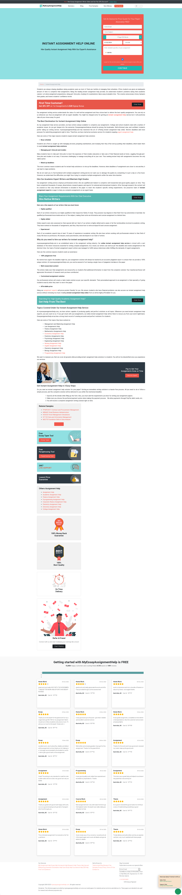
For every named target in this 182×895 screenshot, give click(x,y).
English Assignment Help (53, 346)
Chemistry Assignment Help (52, 504)
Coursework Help (77, 867)
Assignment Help (48, 492)
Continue (122, 68)
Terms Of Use (111, 867)
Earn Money (108, 6)
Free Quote (118, 6)
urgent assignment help (125, 132)
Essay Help (54, 865)
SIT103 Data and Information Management (57, 417)
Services (71, 6)
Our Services (42, 863)
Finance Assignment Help (51, 497)
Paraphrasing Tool (47, 456)
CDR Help (86, 867)
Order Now (113, 2)
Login (139, 6)
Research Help (72, 865)
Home (42, 84)
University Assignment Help (52, 507)
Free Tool (41, 869)
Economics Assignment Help (54, 334)
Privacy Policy (102, 867)
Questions (47, 869)
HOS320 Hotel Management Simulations (56, 415)
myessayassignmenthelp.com (60, 884)
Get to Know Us (97, 863)
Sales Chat (165, 880)
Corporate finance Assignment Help (54, 502)
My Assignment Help (44, 865)
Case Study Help (67, 867)
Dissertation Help (57, 867)
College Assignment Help (51, 509)
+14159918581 (124, 879)
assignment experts (50, 290)
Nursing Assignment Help (53, 343)
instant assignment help (117, 115)
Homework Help (63, 865)
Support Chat (166, 885)
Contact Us (95, 869)
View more (58, 424)
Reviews (106, 865)
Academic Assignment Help (52, 495)
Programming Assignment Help (55, 353)
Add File (109, 52)
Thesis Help (80, 865)
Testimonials (96, 865)
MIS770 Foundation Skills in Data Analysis (57, 419)
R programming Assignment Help (53, 499)
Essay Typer (45, 440)
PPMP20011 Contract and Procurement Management (61, 410)
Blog (81, 6)
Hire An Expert (132, 375)
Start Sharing (59, 646)
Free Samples (93, 6)
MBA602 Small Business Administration (56, 412)
